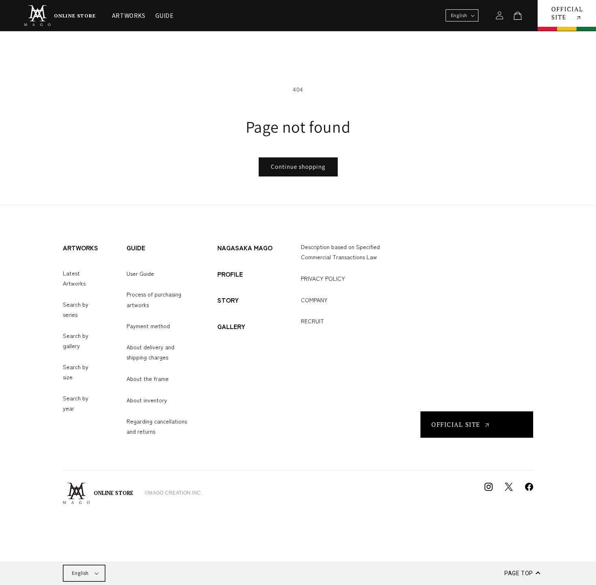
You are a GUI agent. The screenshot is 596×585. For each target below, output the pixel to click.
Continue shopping (298, 166)
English (80, 573)
